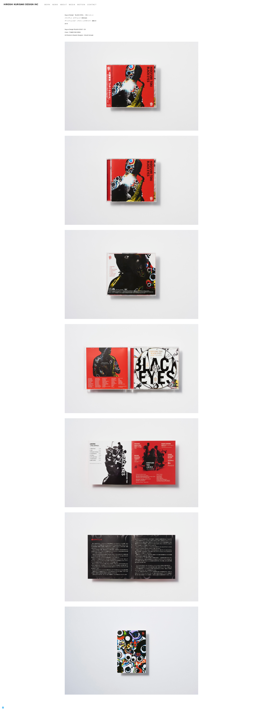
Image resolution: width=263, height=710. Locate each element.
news (55, 4)
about (63, 4)
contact (92, 4)
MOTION (81, 4)
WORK (47, 4)
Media (72, 4)
